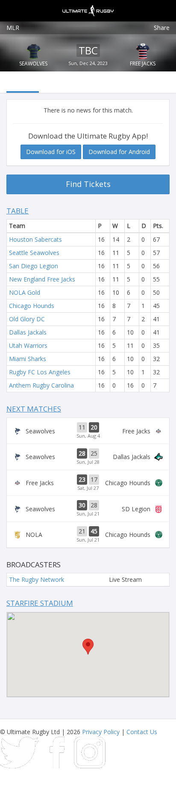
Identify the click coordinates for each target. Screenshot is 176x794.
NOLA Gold (24, 292)
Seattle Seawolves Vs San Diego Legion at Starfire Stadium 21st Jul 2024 (88, 508)
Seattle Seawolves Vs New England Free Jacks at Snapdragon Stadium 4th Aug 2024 (88, 431)
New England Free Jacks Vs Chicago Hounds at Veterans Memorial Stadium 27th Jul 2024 (88, 483)
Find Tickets (88, 184)
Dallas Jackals (28, 332)
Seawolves (33, 63)
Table (17, 211)
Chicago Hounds (31, 306)
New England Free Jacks (42, 279)
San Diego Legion (33, 266)
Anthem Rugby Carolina (41, 385)
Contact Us (141, 732)
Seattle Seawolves (34, 253)
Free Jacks (142, 63)
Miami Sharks (27, 359)
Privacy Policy (101, 732)
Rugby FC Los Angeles (39, 372)
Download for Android (119, 152)
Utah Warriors (28, 345)
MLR (12, 28)
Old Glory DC (27, 319)
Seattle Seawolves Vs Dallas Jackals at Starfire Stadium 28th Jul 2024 (88, 457)
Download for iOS (51, 152)
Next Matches (33, 409)
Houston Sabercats (35, 239)
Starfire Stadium (39, 603)
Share (162, 28)
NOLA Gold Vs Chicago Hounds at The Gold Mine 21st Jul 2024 (88, 535)
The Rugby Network (36, 579)
